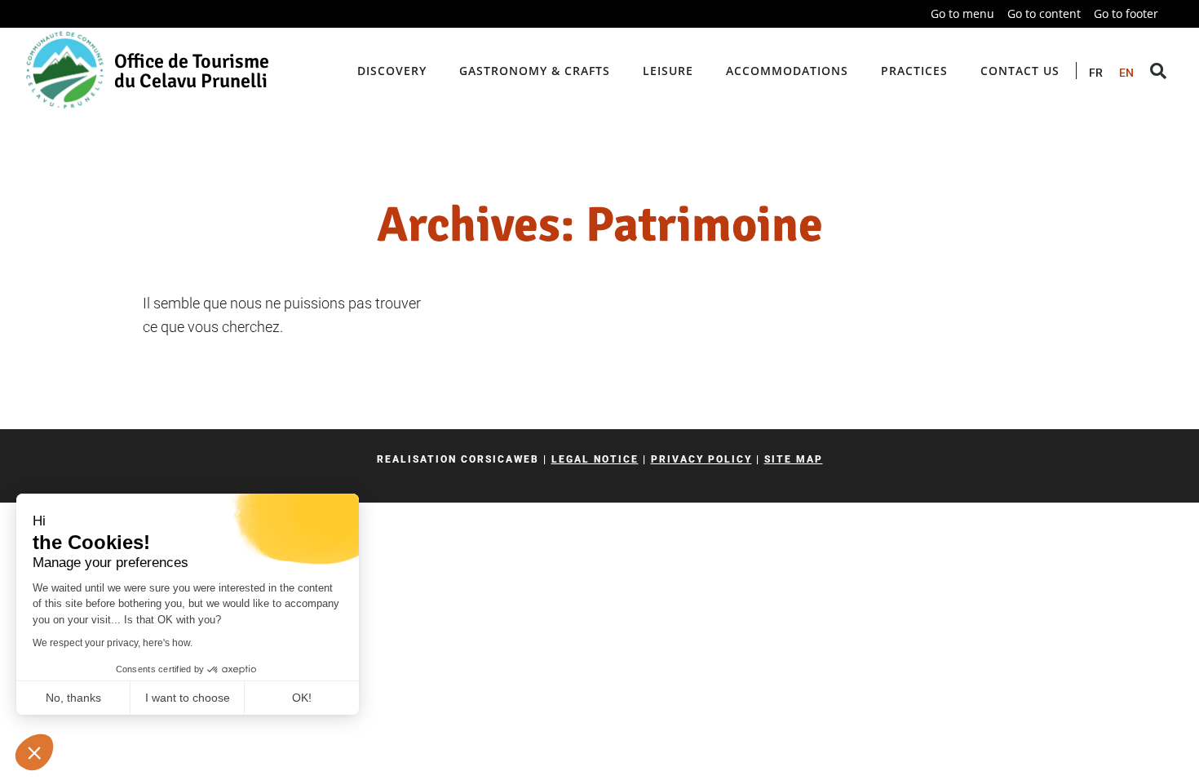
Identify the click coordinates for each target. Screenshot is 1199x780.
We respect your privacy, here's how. (112, 643)
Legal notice (595, 459)
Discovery (392, 70)
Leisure (668, 70)
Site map (793, 459)
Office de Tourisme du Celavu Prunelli (191, 71)
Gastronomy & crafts (534, 70)
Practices (914, 70)
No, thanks (73, 697)
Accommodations (787, 70)
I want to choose (187, 697)
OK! (302, 697)
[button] (34, 752)
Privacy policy (701, 459)
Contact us (1020, 70)
